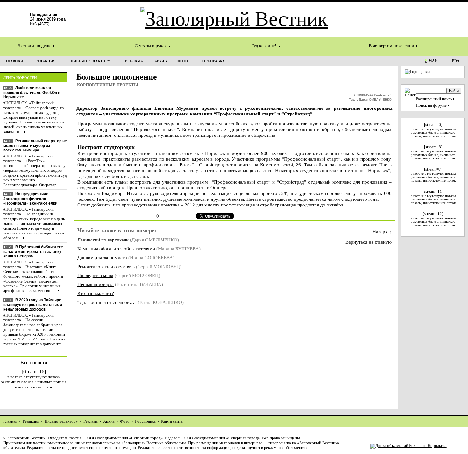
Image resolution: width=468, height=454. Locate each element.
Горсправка (145, 421)
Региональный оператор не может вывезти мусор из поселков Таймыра (35, 145)
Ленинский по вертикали (103, 239)
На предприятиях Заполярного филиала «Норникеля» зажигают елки (30, 199)
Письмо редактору (61, 421)
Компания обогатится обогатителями (116, 248)
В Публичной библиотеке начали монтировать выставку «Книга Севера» (33, 251)
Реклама (90, 421)
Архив (109, 421)
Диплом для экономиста (102, 257)
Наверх (380, 231)
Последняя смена (95, 275)
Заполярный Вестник (26, 438)
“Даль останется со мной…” (107, 302)
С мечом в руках (151, 46)
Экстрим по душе (35, 46)
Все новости (33, 362)
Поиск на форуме (431, 105)
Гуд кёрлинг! (265, 46)
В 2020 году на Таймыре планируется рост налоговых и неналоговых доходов (32, 304)
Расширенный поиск (434, 99)
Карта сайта (172, 421)
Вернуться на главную (368, 242)
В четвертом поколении (392, 46)
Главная (10, 421)
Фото (125, 421)
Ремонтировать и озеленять (106, 266)
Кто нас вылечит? (95, 293)
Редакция (31, 421)
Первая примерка (95, 284)
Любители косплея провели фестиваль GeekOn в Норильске (31, 92)
